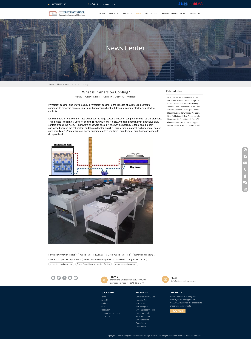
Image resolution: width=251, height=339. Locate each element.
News (103, 306)
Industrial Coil (141, 300)
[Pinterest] (200, 4)
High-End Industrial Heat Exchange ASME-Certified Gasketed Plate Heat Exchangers (184, 116)
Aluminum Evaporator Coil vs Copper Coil (184, 122)
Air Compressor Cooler (145, 310)
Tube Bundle (141, 326)
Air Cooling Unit (142, 306)
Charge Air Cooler (143, 313)
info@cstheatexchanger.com (102, 4)
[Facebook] (180, 4)
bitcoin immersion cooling (125, 264)
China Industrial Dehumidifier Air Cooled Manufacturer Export (184, 113)
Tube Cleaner (141, 323)
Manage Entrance (193, 335)
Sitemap (181, 335)
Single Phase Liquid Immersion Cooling (93, 264)
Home (103, 296)
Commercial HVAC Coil (145, 296)
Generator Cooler (143, 316)
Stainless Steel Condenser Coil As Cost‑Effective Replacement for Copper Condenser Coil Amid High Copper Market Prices (184, 106)
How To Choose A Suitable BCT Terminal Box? (184, 97)
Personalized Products (110, 313)
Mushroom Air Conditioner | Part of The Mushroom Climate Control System (184, 119)
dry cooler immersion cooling (62, 255)
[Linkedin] (185, 4)
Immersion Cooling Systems (91, 255)
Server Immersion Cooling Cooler (98, 259)
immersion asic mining (143, 255)
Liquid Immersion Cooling (119, 255)
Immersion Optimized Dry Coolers (64, 259)
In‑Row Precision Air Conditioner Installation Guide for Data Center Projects (184, 125)
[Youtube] (195, 4)
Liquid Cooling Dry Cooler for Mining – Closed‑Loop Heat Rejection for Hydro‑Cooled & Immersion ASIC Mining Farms (184, 103)
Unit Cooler (140, 303)
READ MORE (178, 311)
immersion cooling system (61, 264)
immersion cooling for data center (130, 259)
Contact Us (105, 316)
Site (134, 97)
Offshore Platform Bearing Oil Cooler (182, 109)
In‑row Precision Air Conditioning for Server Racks (184, 100)
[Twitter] (190, 4)
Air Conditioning (142, 319)
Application (105, 310)
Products (104, 303)
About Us (105, 300)
